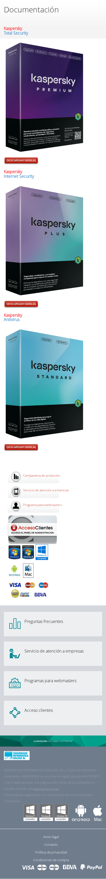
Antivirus (13, 317)
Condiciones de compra (51, 860)
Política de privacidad (51, 852)
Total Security (16, 31)
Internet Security (19, 174)
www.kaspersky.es (46, 788)
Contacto (51, 844)
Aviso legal (51, 836)
